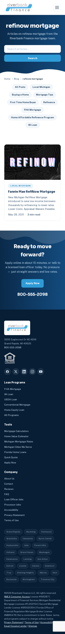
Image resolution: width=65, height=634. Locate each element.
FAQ (6, 494)
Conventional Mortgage (17, 404)
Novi (55, 572)
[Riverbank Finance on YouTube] (40, 371)
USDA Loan (10, 399)
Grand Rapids (13, 532)
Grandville (11, 538)
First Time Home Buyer (23, 102)
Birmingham (29, 579)
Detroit (9, 566)
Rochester (11, 579)
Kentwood (46, 532)
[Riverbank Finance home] (19, 7)
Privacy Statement (14, 515)
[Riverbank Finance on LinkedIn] (24, 371)
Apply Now (32, 283)
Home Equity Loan (14, 409)
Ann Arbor (42, 559)
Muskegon (44, 552)
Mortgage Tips (44, 94)
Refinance (49, 102)
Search (32, 58)
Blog (16, 79)
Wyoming (31, 532)
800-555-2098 (32, 294)
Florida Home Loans (15, 452)
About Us (9, 478)
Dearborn (49, 566)
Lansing (28, 559)
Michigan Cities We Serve (18, 447)
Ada (26, 545)
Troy (8, 572)
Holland (10, 552)
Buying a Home (20, 94)
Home (7, 79)
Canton (35, 566)
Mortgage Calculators (16, 431)
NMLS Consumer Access (17, 596)
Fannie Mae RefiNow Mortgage (31, 192)
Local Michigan (41, 87)
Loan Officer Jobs (13, 499)
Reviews (9, 489)
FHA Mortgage (32, 109)
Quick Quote (11, 457)
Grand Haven (26, 552)
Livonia (22, 566)
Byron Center (45, 538)
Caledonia (28, 538)
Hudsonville (12, 545)
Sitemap (32, 626)
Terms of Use (11, 520)
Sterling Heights (25, 572)
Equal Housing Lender (15, 626)
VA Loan (32, 124)
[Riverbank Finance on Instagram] (32, 371)
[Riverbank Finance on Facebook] (7, 371)
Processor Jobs (12, 504)
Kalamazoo (12, 559)
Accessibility (11, 509)
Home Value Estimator (16, 436)
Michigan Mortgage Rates (18, 441)
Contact (8, 483)
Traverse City (47, 579)
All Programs (11, 415)
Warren (43, 572)
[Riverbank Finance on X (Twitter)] (15, 371)
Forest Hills (40, 545)
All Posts (20, 87)
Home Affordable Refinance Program (32, 117)
